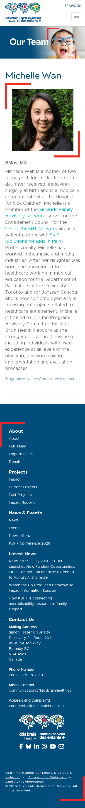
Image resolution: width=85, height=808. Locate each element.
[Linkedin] (37, 747)
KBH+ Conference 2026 (29, 543)
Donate (15, 461)
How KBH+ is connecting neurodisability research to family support (38, 604)
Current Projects (23, 487)
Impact (15, 479)
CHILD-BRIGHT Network (31, 228)
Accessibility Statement (47, 777)
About (14, 438)
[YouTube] (53, 747)
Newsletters (19, 535)
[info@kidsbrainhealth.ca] (62, 747)
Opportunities (21, 454)
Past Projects (20, 495)
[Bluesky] (29, 747)
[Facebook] (21, 747)
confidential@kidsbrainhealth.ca (36, 706)
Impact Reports (22, 502)
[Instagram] (45, 747)
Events (14, 528)
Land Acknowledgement (25, 781)
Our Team (17, 446)
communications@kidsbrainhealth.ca (40, 690)
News (14, 520)
